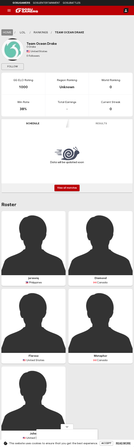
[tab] (32, 123)
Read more (123, 443)
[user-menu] (126, 10)
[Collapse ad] (67, 426)
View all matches (67, 187)
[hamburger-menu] (9, 10)
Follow (12, 66)
